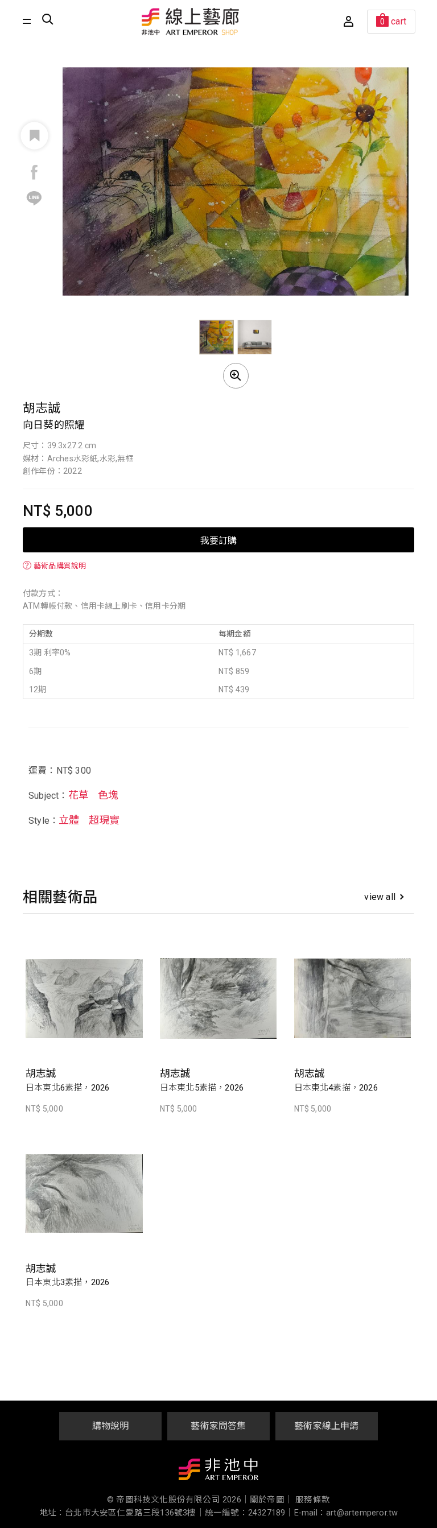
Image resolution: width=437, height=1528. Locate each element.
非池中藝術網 (218, 1471)
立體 (69, 820)
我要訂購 (218, 540)
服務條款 (312, 1500)
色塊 (108, 795)
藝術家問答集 (218, 1425)
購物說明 (110, 1425)
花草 (78, 795)
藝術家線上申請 (326, 1425)
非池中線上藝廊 (190, 21)
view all (379, 896)
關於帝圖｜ (271, 1500)
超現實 (104, 820)
